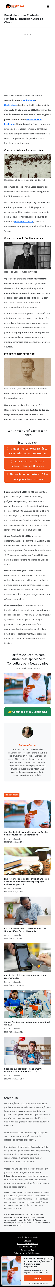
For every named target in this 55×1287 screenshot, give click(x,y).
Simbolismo (28, 100)
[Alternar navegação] (48, 6)
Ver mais (38, 1278)
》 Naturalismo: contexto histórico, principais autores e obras (27, 476)
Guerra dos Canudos (23, 221)
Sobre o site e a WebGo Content (27, 1253)
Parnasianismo (34, 119)
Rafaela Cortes (27, 745)
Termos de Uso (27, 1250)
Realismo (9, 124)
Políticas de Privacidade (27, 1243)
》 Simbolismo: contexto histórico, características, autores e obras (27, 451)
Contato (27, 1240)
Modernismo (10, 105)
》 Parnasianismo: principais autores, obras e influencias (27, 464)
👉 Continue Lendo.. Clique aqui (27, 711)
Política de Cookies (27, 1246)
